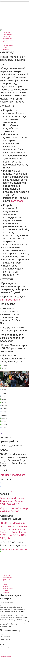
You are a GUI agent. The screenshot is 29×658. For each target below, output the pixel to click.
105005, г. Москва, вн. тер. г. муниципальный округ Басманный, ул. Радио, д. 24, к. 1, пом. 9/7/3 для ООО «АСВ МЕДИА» (14, 530)
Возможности (7, 34)
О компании (6, 32)
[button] (14, 431)
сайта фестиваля (10, 299)
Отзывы (5, 42)
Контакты (6, 44)
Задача (2, 644)
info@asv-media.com (13, 474)
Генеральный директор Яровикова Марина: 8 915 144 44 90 (14, 501)
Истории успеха (8, 40)
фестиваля (17, 200)
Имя (1, 634)
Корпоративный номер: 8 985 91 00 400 (14, 510)
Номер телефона (5, 639)
